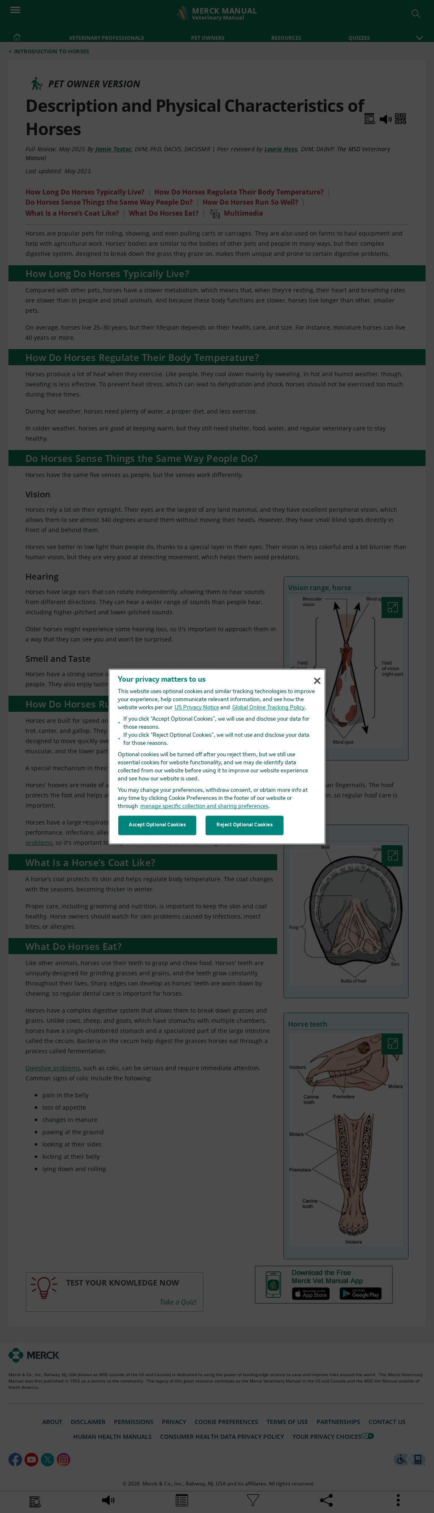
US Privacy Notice (197, 708)
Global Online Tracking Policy (268, 708)
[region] (217, 756)
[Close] (317, 680)
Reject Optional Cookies (245, 824)
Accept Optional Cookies (157, 824)
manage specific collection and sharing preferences (204, 806)
